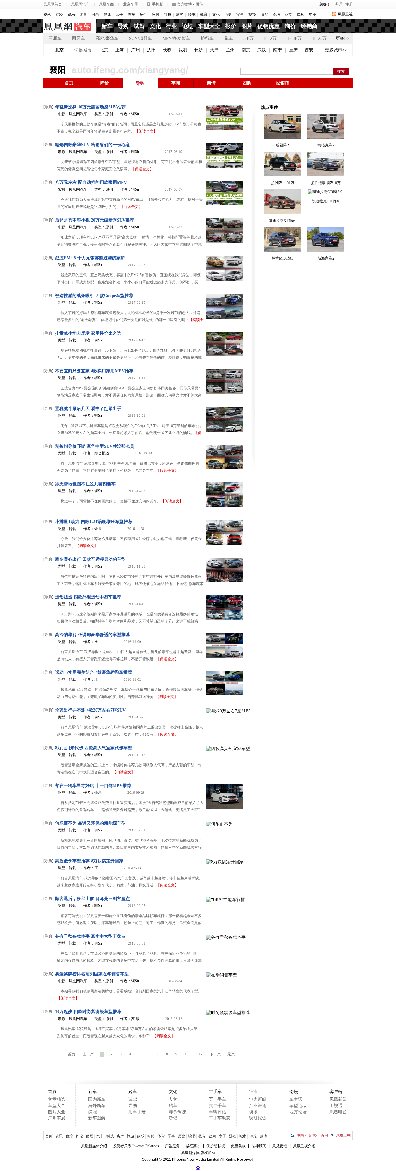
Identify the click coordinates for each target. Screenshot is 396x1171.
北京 (59, 50)
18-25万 (319, 38)
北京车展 (130, 4)
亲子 (119, 14)
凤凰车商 (106, 4)
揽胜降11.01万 (282, 183)
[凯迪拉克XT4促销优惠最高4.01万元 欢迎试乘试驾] (282, 201)
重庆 (293, 50)
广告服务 (172, 1146)
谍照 (92, 1112)
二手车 (215, 1091)
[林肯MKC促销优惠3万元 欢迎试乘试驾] (282, 239)
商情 (211, 83)
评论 (79, 1136)
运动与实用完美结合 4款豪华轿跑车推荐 (93, 672)
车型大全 (209, 26)
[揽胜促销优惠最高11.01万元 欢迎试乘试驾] (282, 164)
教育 (204, 14)
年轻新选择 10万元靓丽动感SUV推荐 (90, 107)
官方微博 (184, 4)
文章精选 (56, 1099)
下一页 (215, 1054)
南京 (246, 50)
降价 (104, 83)
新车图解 (96, 1118)
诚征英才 (193, 1146)
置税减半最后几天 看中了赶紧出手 (88, 408)
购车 (132, 1091)
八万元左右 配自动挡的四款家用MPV (91, 182)
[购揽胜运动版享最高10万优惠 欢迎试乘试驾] (325, 164)
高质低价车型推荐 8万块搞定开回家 (89, 861)
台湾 (69, 1136)
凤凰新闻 (338, 1099)
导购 (123, 26)
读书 (192, 14)
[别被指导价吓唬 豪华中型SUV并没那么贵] (224, 456)
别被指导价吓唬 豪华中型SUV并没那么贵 (94, 446)
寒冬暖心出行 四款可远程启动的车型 (90, 559)
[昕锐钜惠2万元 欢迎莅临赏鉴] (282, 126)
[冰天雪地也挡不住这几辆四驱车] (224, 494)
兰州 (230, 50)
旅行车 (207, 38)
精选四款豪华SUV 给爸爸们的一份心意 (92, 144)
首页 (69, 83)
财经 (59, 14)
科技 (167, 14)
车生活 (295, 1099)
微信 (199, 4)
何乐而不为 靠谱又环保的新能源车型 (90, 823)
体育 (83, 14)
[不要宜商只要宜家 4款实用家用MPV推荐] (224, 380)
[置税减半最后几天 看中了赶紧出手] (224, 418)
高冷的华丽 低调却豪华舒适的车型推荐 (92, 634)
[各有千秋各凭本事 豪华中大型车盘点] (226, 936)
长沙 (198, 50)
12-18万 (294, 38)
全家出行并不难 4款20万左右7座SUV (90, 710)
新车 (107, 26)
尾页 (231, 1054)
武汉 (261, 50)
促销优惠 (268, 26)
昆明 (183, 50)
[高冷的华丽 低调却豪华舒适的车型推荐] (224, 644)
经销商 (309, 26)
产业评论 (257, 1105)
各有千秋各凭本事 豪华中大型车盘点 (90, 936)
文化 (216, 14)
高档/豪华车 (107, 38)
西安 (309, 50)
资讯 (47, 14)
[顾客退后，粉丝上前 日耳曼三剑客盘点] (225, 899)
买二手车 (217, 1099)
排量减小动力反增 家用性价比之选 (88, 333)
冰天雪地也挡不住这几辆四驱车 (85, 484)
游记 (173, 1118)
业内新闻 (257, 1099)
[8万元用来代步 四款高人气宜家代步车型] (228, 748)
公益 (288, 14)
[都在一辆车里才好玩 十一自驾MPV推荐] (224, 795)
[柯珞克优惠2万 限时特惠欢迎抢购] (325, 126)
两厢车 (78, 38)
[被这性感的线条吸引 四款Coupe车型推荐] (224, 305)
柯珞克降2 (325, 145)
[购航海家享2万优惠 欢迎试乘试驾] (325, 239)
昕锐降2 (282, 145)
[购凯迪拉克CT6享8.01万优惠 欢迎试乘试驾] (326, 191)
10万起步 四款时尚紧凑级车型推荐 (88, 1011)
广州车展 (56, 1118)
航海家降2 (325, 258)
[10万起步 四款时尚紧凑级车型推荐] (228, 1012)
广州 (135, 50)
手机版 (157, 4)
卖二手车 (217, 1105)
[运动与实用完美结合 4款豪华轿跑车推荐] (224, 682)
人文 (173, 1099)
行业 (171, 26)
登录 (339, 4)
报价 (230, 26)
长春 (167, 50)
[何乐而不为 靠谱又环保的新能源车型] (219, 823)
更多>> (342, 38)
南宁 (277, 50)
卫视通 (335, 1105)
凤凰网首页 (52, 4)
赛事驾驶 (177, 1112)
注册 (349, 4)
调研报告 (257, 1118)
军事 (240, 14)
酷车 (173, 1105)
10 (186, 1054)
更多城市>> (336, 50)
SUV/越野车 (140, 38)
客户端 (335, 1091)
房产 (143, 14)
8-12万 (270, 38)
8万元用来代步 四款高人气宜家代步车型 (93, 748)
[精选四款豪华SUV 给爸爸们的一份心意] (224, 154)
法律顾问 (259, 1146)
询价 (290, 26)
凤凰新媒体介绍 (94, 1146)
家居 (155, 14)
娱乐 (71, 14)
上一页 (88, 1054)
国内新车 (96, 1099)
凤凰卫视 (345, 14)
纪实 (312, 1135)
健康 (107, 14)
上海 (119, 50)
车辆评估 (217, 1112)
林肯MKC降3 (282, 258)
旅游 (179, 14)
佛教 (300, 14)
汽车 (131, 14)
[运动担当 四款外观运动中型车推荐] (224, 607)
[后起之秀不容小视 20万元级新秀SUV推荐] (224, 230)
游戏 (232, 1136)
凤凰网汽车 (80, 4)
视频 (252, 14)
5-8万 (248, 38)
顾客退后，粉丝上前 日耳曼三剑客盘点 (92, 898)
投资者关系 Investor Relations (136, 1146)
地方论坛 (298, 1112)
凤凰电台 (338, 1112)
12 (200, 1054)
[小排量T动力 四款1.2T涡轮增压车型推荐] (224, 531)
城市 (243, 1136)
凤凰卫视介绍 (304, 1146)
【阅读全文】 (146, 131)
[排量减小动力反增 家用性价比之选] (224, 343)
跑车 (228, 38)
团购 (247, 83)
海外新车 (96, 1105)
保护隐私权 (215, 1146)
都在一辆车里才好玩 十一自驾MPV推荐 (93, 785)
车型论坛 (298, 1105)
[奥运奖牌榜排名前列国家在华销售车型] (221, 974)
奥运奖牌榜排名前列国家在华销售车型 (92, 974)
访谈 (253, 1112)
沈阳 (151, 50)
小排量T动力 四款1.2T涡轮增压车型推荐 (93, 521)
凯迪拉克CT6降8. (326, 201)
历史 (228, 14)
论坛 (276, 14)
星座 (312, 14)
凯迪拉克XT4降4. (283, 220)
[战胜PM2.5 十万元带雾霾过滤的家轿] (224, 267)
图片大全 (56, 1112)
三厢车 (55, 38)
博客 (264, 14)
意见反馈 (279, 1146)
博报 (253, 1136)
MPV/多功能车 (176, 38)
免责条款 (238, 1146)
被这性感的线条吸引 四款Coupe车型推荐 (94, 295)
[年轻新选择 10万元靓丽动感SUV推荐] (224, 117)
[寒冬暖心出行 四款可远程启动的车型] (224, 569)
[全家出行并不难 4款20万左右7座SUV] (228, 710)
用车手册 (137, 1112)
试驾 (139, 26)
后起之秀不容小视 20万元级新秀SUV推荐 (94, 220)
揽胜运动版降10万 (326, 183)
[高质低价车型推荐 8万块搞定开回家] (224, 861)
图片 (246, 26)
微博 (263, 1136)
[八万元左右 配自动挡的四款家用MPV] (224, 192)
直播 (324, 1135)
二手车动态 (219, 1118)
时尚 (95, 14)
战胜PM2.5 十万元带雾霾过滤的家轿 (90, 258)
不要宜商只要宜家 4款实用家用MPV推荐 (94, 371)
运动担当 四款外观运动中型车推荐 (88, 597)
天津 (214, 50)
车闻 (175, 83)
